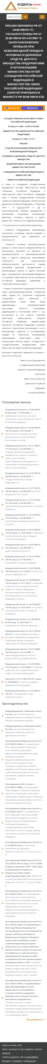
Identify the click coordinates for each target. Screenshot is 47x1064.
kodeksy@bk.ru (32, 1057)
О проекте (17, 1061)
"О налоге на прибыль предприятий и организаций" (23, 682)
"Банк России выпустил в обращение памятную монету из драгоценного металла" (23, 731)
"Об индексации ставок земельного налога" (22, 693)
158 (38, 207)
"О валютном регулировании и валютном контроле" (22, 519)
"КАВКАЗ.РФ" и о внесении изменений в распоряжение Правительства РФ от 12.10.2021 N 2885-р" (24, 873)
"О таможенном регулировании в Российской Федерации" (24, 505)
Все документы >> (36, 1019)
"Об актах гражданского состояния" (22, 491)
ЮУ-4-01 (21, 207)
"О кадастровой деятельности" (22, 547)
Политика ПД (30, 1061)
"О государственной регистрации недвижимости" (22, 478)
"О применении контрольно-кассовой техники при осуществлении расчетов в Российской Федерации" (23, 415)
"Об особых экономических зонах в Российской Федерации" (23, 609)
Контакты (6, 1061)
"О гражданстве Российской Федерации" (22, 622)
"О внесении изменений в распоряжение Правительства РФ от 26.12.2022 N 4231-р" (23, 848)
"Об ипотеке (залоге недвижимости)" (24, 571)
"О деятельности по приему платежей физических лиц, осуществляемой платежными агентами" (22, 433)
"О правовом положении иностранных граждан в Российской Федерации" (24, 534)
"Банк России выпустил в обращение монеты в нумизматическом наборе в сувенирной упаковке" (23, 716)
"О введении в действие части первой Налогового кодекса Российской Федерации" (24, 669)
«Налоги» (6, 1053)
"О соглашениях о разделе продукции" (22, 559)
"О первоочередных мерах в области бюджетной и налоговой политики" (22, 654)
